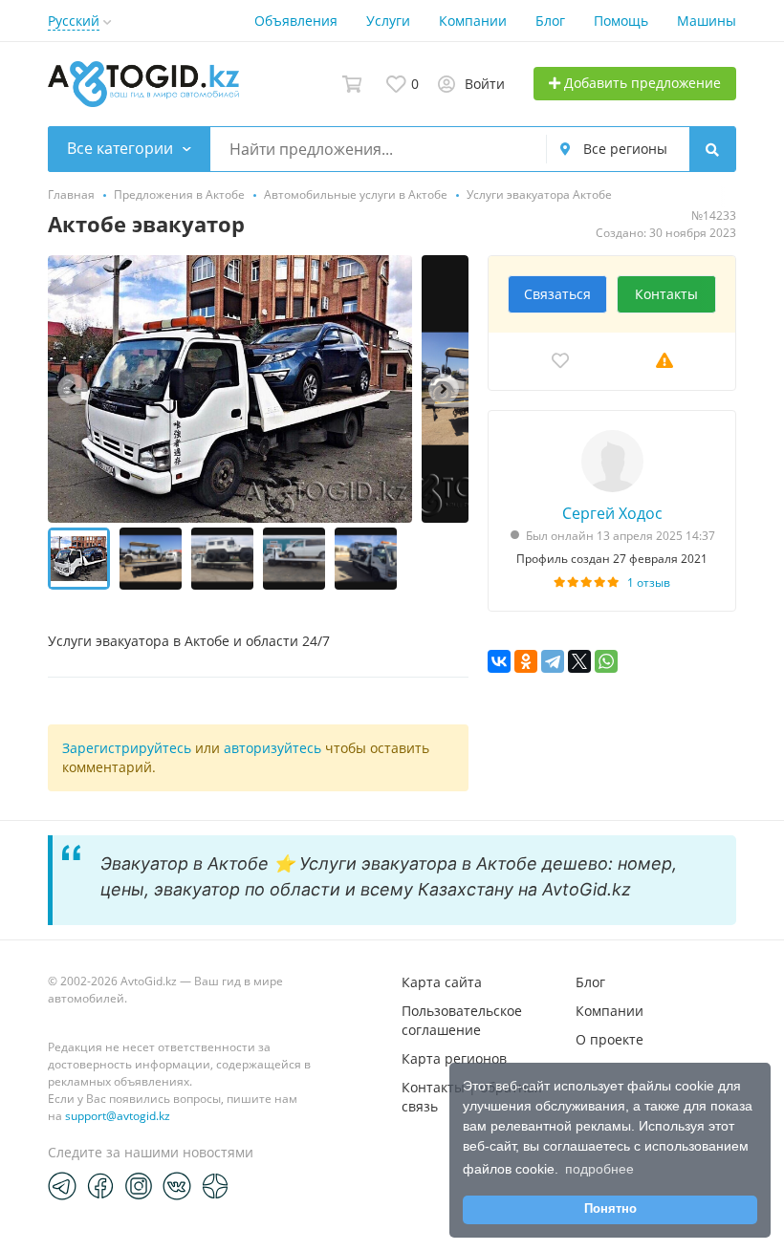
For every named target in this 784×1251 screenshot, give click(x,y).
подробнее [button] (599, 1168)
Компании (473, 20)
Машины (706, 20)
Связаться (557, 294)
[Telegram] (552, 661)
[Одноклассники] (525, 661)
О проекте (609, 1039)
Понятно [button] (610, 1209)
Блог (550, 20)
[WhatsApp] (606, 661)
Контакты (666, 294)
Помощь (621, 20)
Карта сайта (442, 982)
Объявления (296, 20)
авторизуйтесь (272, 748)
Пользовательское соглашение (462, 1020)
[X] (579, 661)
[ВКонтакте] (499, 661)
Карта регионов (454, 1058)
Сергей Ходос (612, 513)
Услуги (388, 20)
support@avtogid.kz (117, 1116)
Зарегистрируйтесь (126, 748)
